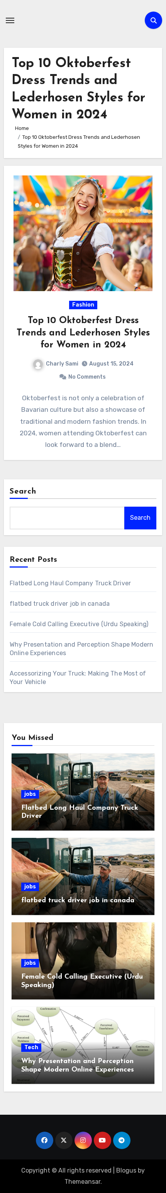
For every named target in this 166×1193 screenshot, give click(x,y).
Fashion (83, 305)
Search (23, 491)
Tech (31, 1047)
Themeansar (82, 1181)
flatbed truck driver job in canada (60, 603)
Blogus (126, 1170)
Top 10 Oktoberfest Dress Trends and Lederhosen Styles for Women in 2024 (83, 332)
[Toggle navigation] (10, 20)
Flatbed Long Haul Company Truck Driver (70, 583)
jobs (30, 794)
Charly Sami (62, 364)
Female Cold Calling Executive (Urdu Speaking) (79, 624)
